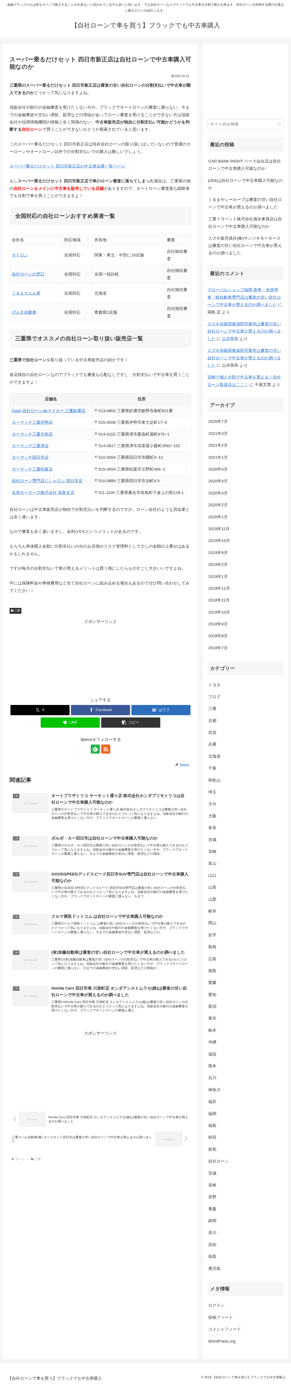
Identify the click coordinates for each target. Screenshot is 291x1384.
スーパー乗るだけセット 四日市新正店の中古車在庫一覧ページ (67, 166)
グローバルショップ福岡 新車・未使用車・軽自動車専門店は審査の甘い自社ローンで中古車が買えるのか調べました (244, 297)
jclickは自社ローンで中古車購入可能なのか (245, 184)
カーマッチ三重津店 (30, 446)
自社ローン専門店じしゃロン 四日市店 (47, 481)
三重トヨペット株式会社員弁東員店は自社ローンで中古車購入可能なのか (245, 222)
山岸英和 (230, 338)
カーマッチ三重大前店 (32, 434)
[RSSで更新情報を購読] (105, 749)
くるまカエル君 (26, 293)
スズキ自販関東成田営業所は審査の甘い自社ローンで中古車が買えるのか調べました (244, 331)
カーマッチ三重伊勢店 (32, 422)
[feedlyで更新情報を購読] (95, 749)
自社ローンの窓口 (28, 274)
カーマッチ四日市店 (30, 457)
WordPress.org (222, 1341)
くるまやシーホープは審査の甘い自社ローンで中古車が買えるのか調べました (245, 203)
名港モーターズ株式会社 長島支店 (43, 492)
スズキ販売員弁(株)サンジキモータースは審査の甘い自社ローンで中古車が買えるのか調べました (245, 245)
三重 (17, 610)
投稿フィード (220, 1317)
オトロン (20, 255)
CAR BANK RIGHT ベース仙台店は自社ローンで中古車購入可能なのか (244, 165)
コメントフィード (224, 1329)
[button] (130, 722)
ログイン (216, 1305)
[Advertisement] (100, 657)
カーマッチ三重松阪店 (32, 469)
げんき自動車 (24, 312)
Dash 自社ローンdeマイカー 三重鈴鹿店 (48, 411)
